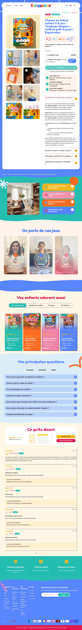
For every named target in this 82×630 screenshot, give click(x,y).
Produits (10, 174)
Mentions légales (53, 627)
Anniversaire (15, 609)
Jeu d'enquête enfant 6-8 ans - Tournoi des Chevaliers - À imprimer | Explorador (31, 339)
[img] (9, 451)
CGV (5, 596)
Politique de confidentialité (36, 627)
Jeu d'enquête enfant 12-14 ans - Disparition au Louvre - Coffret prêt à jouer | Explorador (68, 339)
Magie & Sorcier (23, 613)
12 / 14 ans (32, 598)
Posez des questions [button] (66, 440)
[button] (49, 17)
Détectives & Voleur (24, 593)
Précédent (67, 12)
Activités (14, 606)
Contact (6, 598)
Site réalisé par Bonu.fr (22, 627)
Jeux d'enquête (15, 602)
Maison (4, 174)
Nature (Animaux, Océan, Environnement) (23, 603)
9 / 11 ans (31, 596)
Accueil (6, 590)
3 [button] (41, 553)
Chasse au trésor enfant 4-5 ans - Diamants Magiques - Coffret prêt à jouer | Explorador (13, 339)
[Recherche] (67, 5)
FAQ (5, 593)
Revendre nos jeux (7, 602)
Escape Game (14, 597)
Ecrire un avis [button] (66, 436)
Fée (22, 610)
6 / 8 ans (31, 593)
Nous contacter (63, 627)
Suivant (73, 12)
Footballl (23, 597)
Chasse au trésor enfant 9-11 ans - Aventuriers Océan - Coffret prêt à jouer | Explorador (49, 339)
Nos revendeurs (7, 607)
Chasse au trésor (15, 593)
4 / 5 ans (31, 590)
